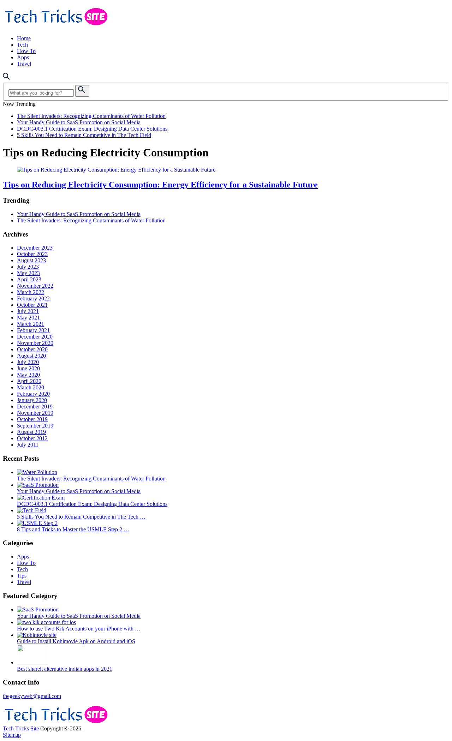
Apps (23, 57)
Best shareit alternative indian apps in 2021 (64, 669)
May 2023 (28, 273)
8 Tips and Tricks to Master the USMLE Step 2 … (73, 529)
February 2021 (33, 330)
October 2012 (32, 438)
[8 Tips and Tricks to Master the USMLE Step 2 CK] (37, 523)
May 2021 (28, 318)
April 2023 (29, 279)
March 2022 (30, 292)
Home (24, 38)
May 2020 (28, 375)
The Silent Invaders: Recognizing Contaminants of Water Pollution (91, 116)
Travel (24, 64)
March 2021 (30, 324)
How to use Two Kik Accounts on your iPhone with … (79, 629)
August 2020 (31, 356)
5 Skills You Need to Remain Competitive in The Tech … (81, 517)
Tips (21, 576)
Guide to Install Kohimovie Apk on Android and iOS (76, 641)
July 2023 (28, 267)
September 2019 (35, 426)
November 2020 (35, 343)
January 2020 (32, 400)
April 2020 (29, 381)
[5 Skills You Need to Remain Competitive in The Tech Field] (31, 510)
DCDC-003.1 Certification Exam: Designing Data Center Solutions (92, 129)
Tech (22, 45)
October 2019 (32, 419)
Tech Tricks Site (21, 728)
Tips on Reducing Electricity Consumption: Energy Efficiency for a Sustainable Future (160, 184)
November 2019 (35, 413)
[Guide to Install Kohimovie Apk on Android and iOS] (36, 635)
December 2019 (35, 407)
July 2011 (27, 445)
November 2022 (35, 286)
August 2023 (31, 260)
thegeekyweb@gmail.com (32, 696)
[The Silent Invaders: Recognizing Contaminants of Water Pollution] (37, 472)
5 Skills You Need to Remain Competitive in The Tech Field (84, 135)
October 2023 (32, 254)
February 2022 (33, 298)
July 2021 (28, 311)
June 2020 (28, 368)
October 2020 (32, 349)
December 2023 (35, 248)
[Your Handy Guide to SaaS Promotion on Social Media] (38, 485)
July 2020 (28, 362)
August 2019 (31, 432)
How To (26, 51)
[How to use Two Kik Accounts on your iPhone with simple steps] (46, 622)
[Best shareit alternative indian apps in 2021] (32, 662)
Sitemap (12, 735)
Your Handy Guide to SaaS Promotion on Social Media (79, 122)
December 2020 (35, 337)
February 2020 (33, 394)
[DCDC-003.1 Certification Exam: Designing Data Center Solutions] (41, 498)
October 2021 (32, 305)
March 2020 (30, 387)
